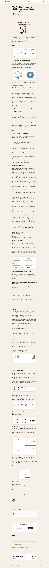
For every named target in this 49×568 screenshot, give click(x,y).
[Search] (43, 1)
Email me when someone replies (17, 544)
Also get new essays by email (16, 545)
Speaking (39, 1)
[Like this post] (13, 16)
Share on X (32, 498)
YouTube (11, 565)
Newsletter (32, 1)
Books (35, 1)
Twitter (5, 565)
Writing (29, 1)
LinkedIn (35, 498)
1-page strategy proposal (19, 428)
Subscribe (30, 528)
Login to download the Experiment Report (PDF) (21, 485)
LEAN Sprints (21, 462)
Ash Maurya (7, 1)
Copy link (29, 16)
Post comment (15, 547)
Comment (16, 498)
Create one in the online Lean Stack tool (19, 490)
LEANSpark (18, 565)
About (41, 1)
